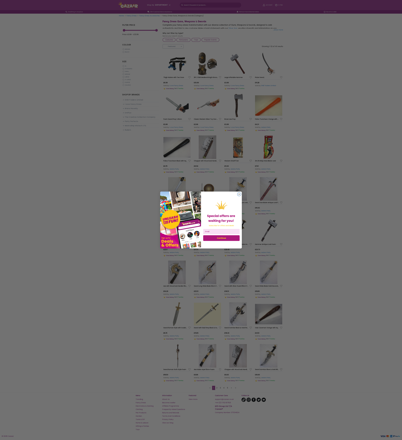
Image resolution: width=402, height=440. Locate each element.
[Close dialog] (239, 194)
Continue (221, 238)
